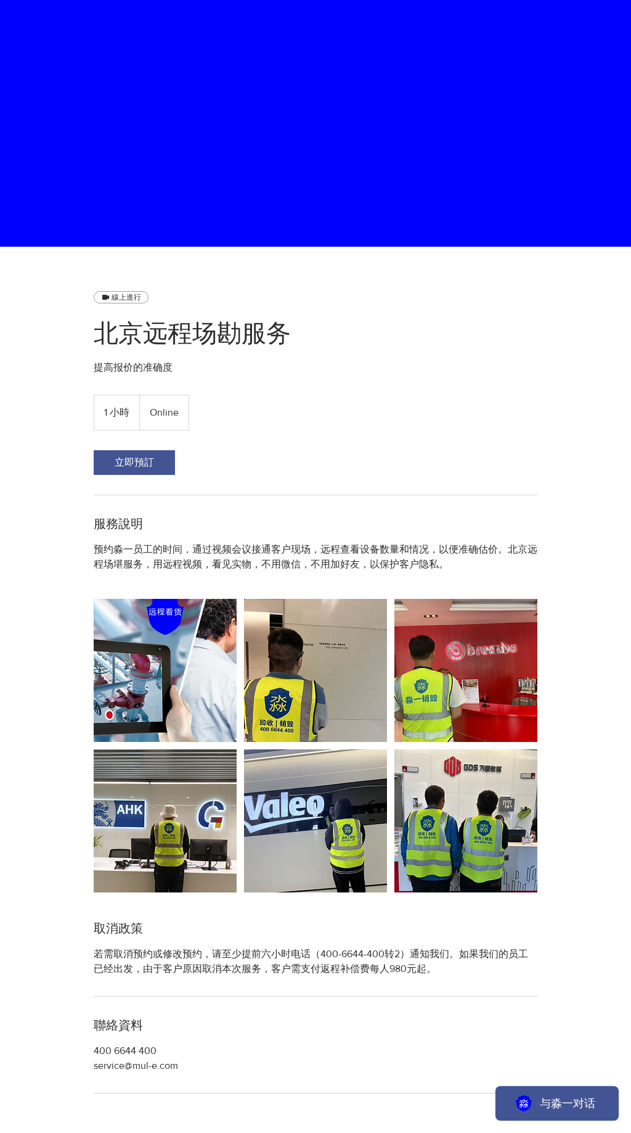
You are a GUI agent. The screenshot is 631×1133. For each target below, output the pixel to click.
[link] (134, 462)
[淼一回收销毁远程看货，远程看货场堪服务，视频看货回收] (165, 670)
